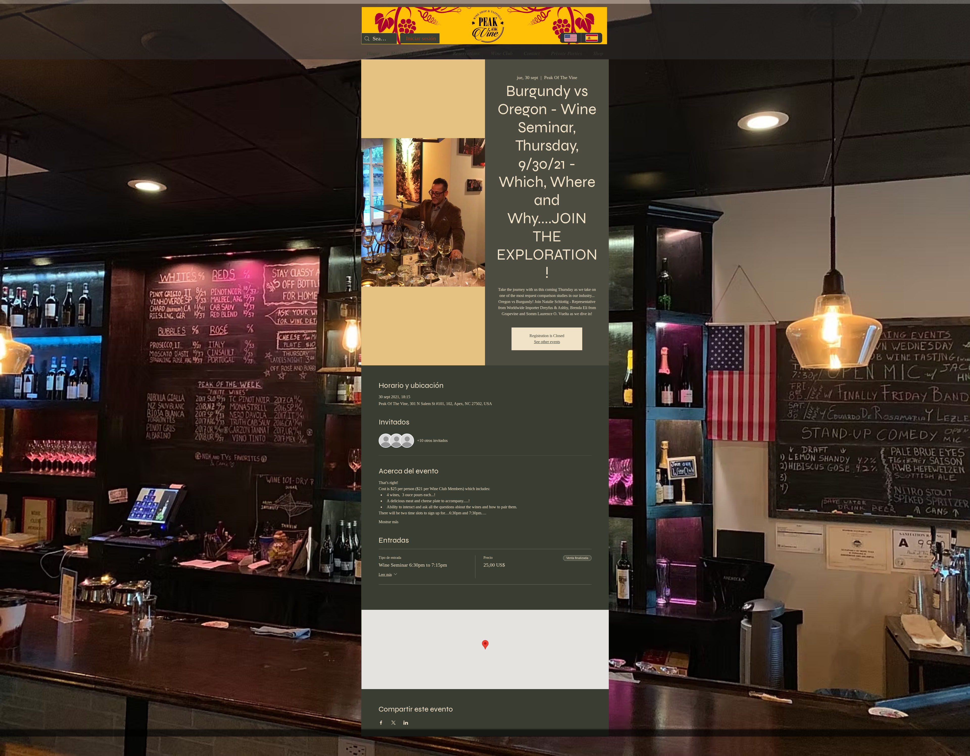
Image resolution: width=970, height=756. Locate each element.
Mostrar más (388, 522)
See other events (547, 342)
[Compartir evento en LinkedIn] (405, 723)
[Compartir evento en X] (393, 723)
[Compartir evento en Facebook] (381, 723)
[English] (570, 38)
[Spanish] (591, 38)
